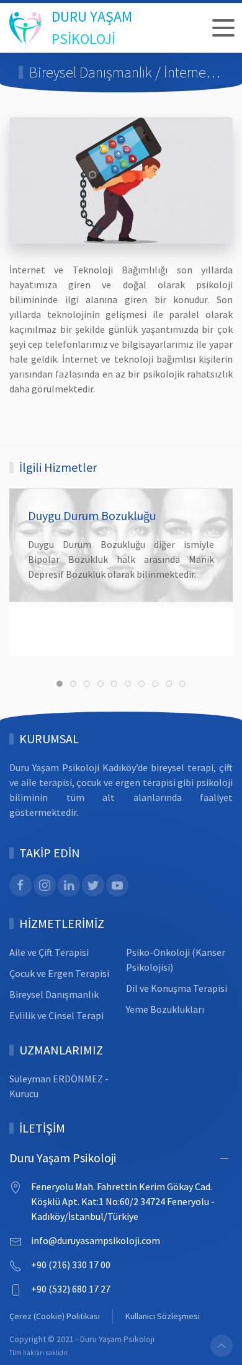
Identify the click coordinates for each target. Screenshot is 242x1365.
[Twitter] (93, 885)
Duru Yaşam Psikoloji (62, 1157)
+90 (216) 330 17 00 (70, 1264)
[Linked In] (69, 885)
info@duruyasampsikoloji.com (95, 1240)
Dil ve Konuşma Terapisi (176, 988)
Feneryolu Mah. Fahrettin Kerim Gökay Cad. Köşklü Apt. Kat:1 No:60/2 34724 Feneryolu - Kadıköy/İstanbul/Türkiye (123, 1201)
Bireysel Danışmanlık (54, 994)
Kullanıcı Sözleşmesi (162, 1316)
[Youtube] (117, 885)
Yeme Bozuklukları (165, 1009)
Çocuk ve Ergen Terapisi (59, 973)
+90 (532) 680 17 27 (70, 1289)
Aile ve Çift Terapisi (49, 952)
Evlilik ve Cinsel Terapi (56, 1015)
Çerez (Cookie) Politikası (54, 1316)
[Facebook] (20, 885)
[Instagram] (45, 885)
